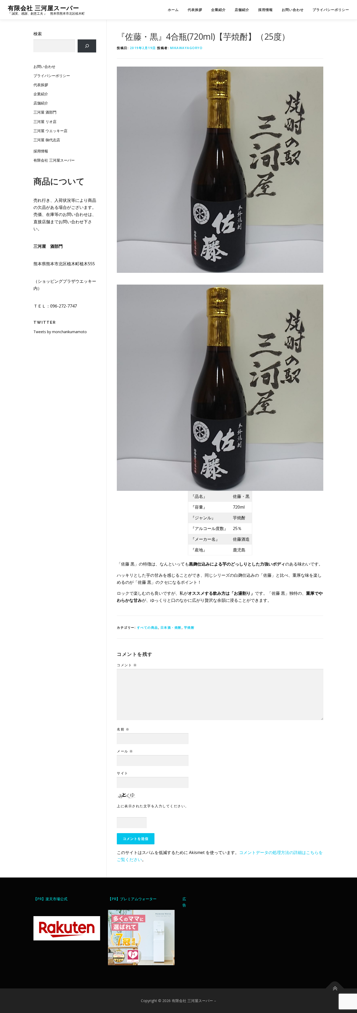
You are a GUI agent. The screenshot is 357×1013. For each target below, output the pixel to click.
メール (125, 751)
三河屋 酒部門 (44, 112)
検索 (37, 34)
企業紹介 (218, 10)
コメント (127, 665)
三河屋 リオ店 (44, 121)
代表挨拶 (195, 10)
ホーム (173, 10)
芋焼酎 (189, 627)
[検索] (87, 45)
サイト (122, 773)
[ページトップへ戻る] (335, 988)
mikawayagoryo (186, 48)
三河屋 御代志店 (46, 139)
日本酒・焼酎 (171, 627)
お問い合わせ (293, 10)
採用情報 (265, 10)
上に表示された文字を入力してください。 (153, 806)
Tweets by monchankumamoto (60, 331)
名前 (123, 729)
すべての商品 (147, 627)
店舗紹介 (242, 10)
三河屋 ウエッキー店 (50, 130)
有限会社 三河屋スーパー (43, 7)
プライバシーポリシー (331, 10)
